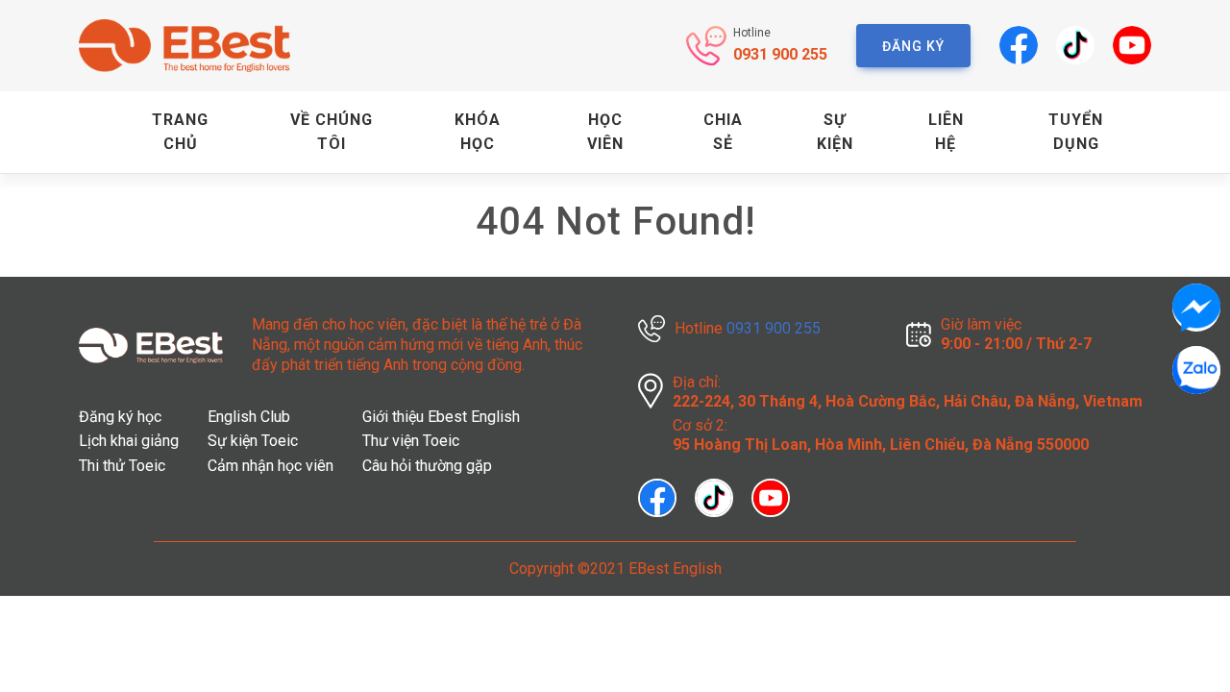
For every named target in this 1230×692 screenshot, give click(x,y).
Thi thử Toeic (122, 466)
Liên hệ (946, 132)
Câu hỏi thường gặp (427, 466)
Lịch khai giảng (129, 441)
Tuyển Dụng (1075, 132)
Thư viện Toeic (410, 441)
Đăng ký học (120, 417)
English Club (249, 417)
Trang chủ (180, 132)
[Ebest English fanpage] (1011, 45)
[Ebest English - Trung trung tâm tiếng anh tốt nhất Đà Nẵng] (184, 45)
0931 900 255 (780, 54)
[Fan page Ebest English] (666, 496)
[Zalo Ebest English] (1196, 370)
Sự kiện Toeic (253, 441)
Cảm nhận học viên (270, 466)
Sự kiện (835, 132)
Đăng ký (913, 46)
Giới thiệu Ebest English (441, 417)
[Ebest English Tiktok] (1068, 45)
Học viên (605, 132)
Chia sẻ (723, 132)
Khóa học (478, 132)
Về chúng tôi (331, 132)
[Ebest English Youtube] (1124, 45)
